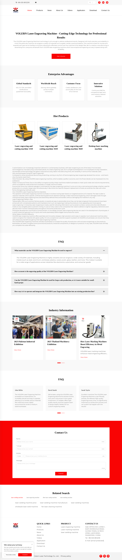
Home (29, 10)
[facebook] (99, 2)
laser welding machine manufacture (53, 503)
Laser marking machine (70, 530)
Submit (61, 473)
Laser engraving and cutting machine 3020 (73, 147)
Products (39, 10)
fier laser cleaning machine (51, 507)
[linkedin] (103, 2)
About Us (59, 10)
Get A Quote (61, 56)
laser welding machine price (25, 503)
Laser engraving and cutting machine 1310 (24, 147)
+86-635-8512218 (23, 2)
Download (93, 10)
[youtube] (107, 2)
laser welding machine (69, 532)
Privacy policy (66, 556)
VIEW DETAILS (23, 132)
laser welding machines (80, 503)
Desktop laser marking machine (98, 147)
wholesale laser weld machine (26, 507)
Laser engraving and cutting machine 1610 (49, 147)
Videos (69, 10)
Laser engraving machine (70, 527)
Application (81, 10)
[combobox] (20, 456)
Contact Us (105, 10)
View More (17, 350)
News (49, 10)
